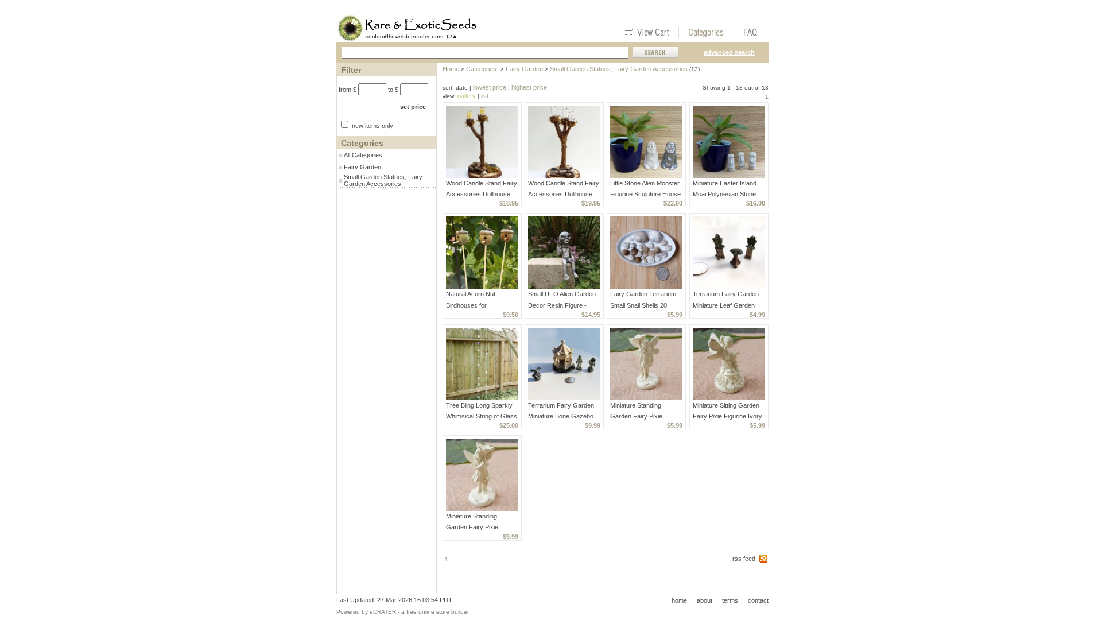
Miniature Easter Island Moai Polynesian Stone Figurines (724, 194)
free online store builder (437, 612)
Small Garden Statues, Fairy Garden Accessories (383, 180)
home (679, 600)
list (484, 95)
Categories (481, 68)
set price (413, 106)
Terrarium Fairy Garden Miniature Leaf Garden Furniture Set (726, 304)
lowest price (489, 87)
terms (730, 600)
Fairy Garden (362, 167)
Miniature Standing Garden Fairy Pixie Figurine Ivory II (472, 527)
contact (758, 600)
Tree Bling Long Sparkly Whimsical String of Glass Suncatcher (481, 416)
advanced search (729, 52)
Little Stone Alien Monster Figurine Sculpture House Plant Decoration (645, 194)
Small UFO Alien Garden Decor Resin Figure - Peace (562, 304)
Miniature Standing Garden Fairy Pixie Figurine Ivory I (636, 416)
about (704, 600)
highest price (529, 87)
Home (451, 68)
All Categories (363, 155)
